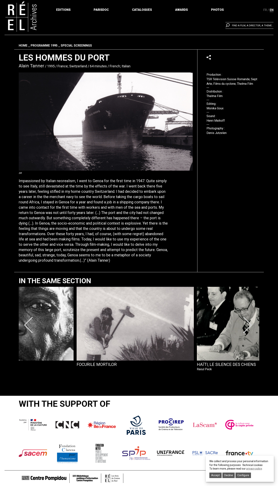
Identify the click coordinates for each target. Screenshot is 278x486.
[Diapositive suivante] (248, 325)
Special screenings (76, 45)
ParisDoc (101, 10)
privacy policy (254, 468)
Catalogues (142, 10)
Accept (215, 475)
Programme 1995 (44, 45)
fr (265, 10)
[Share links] (209, 57)
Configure (243, 475)
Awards (181, 10)
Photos (217, 10)
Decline (228, 475)
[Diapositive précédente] (30, 325)
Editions (63, 10)
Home (23, 45)
